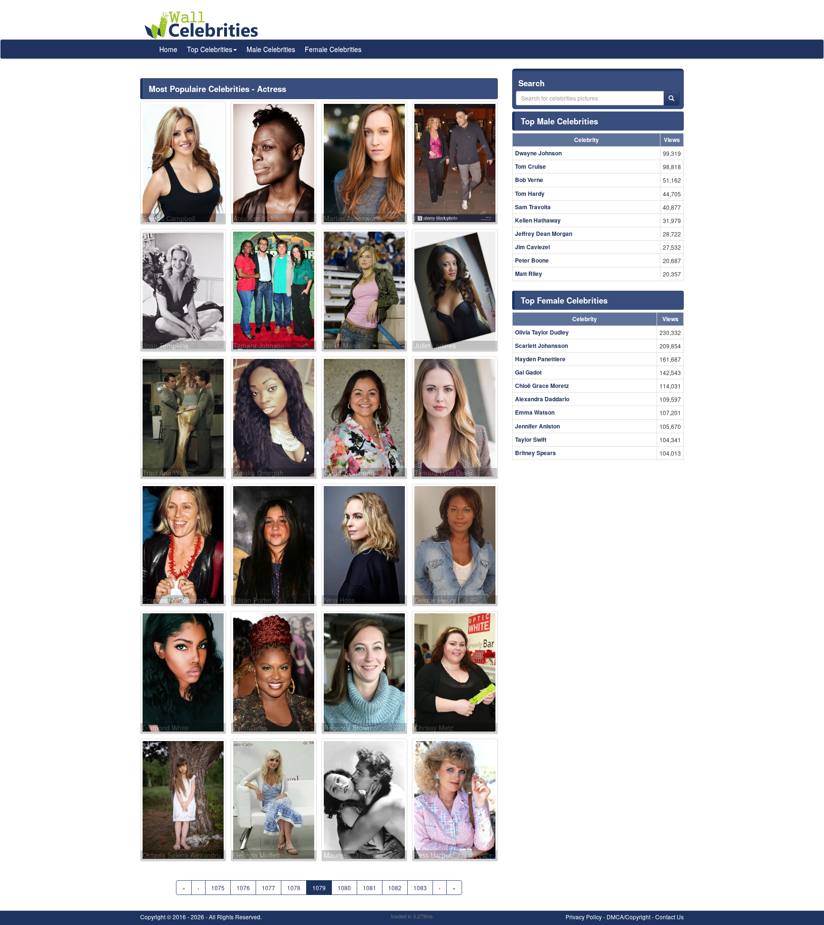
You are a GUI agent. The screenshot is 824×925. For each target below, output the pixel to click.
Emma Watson (535, 412)
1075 (218, 888)
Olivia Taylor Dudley (542, 332)
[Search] (671, 98)
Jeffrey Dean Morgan (543, 233)
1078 (293, 888)
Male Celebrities (271, 49)
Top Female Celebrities (564, 300)
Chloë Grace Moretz (542, 385)
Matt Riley (528, 273)
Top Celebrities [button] (209, 49)
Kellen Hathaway (538, 220)
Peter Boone (532, 260)
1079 (319, 888)
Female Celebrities (333, 49)
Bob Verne (529, 179)
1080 (344, 888)
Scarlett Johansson (541, 345)
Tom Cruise (530, 166)
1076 (243, 888)
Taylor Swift (530, 439)
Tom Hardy (530, 193)
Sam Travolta (533, 207)
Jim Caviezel (532, 247)
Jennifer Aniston (537, 426)
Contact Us (669, 917)
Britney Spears (535, 452)
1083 (420, 888)
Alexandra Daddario (542, 399)
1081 (369, 888)
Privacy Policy (584, 917)
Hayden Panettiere (540, 359)
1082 (395, 888)
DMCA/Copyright (628, 917)
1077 (268, 888)
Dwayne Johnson (538, 153)
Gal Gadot (528, 372)
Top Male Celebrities (559, 121)
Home (168, 49)
